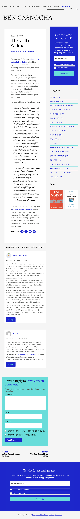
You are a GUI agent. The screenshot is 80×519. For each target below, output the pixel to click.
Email (7, 422)
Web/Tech (55, 114)
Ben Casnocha (28, 18)
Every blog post (62, 68)
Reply (10, 320)
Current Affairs (58, 110)
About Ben (15, 6)
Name (7, 413)
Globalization (57, 156)
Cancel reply (11, 385)
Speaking (46, 6)
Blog (24, 6)
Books (56, 6)
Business (54, 118)
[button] (64, 66)
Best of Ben (34, 6)
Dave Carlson (35, 381)
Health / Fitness (58, 173)
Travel (53, 122)
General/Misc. (57, 168)
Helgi (15, 334)
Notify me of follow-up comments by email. (26, 431)
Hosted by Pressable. (55, 515)
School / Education (60, 126)
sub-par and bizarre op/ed (22, 209)
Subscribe (66, 6)
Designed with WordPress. (40, 515)
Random (54, 101)
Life (52, 143)
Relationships (57, 152)
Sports (53, 139)
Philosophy (56, 131)
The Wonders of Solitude (26, 355)
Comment (9, 395)
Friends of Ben (57, 164)
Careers (54, 177)
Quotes (53, 160)
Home (4, 6)
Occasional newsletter (65, 64)
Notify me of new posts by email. (21, 435)
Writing (54, 135)
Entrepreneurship (59, 106)
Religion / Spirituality (22, 52)
